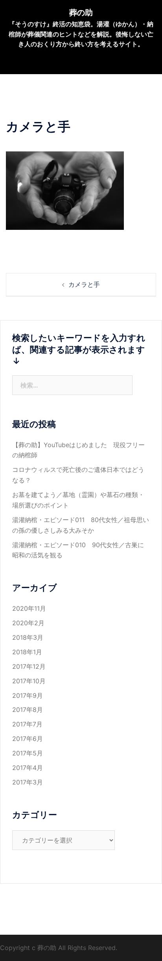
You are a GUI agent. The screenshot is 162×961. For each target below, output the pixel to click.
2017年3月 (27, 782)
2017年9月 (27, 695)
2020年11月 (29, 608)
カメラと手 (84, 284)
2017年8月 (27, 709)
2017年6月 (27, 739)
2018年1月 (27, 652)
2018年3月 (27, 637)
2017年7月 (27, 724)
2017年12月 (29, 666)
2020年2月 (28, 623)
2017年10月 (29, 681)
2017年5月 (27, 753)
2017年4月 (27, 768)
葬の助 (81, 12)
